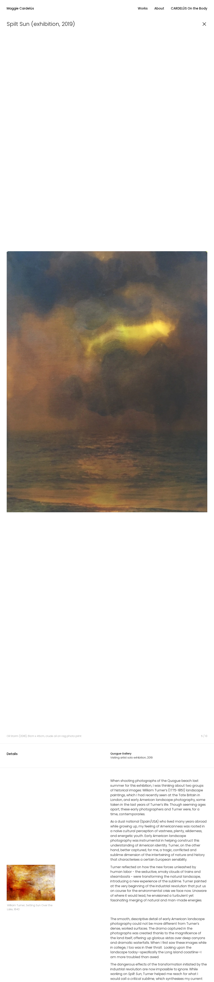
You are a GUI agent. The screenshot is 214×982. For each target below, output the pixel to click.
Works (143, 8)
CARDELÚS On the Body (189, 8)
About (159, 8)
